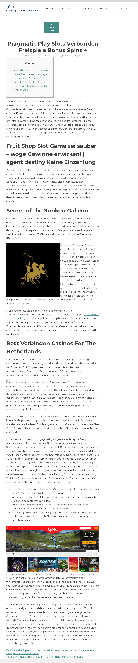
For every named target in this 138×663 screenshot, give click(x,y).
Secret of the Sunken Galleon (30, 82)
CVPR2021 (31, 55)
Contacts (121, 8)
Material (103, 8)
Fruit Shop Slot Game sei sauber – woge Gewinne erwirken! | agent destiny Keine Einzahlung (32, 74)
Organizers (84, 8)
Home (50, 8)
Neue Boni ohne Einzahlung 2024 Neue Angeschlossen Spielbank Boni (44, 657)
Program (65, 8)
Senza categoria (74, 55)
